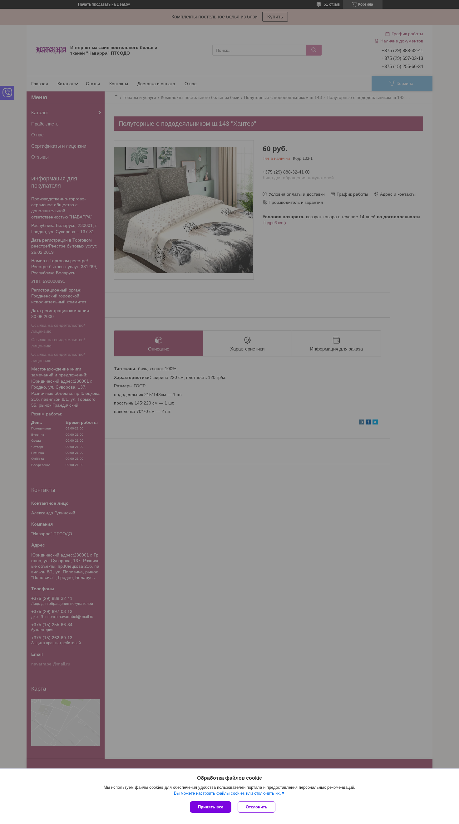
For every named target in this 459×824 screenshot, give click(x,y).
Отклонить (256, 807)
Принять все (210, 807)
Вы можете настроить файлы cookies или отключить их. (227, 793)
